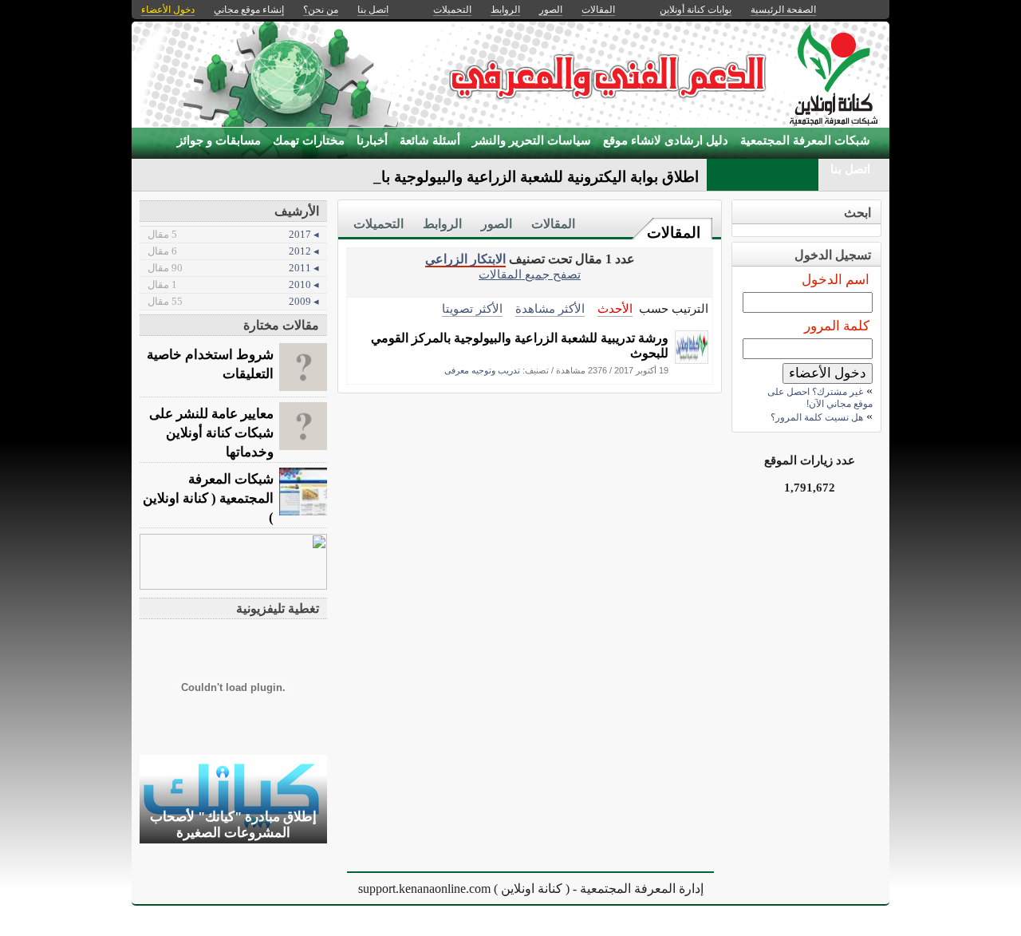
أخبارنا (372, 140)
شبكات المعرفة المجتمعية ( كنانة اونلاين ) (208, 498)
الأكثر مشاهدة (550, 308)
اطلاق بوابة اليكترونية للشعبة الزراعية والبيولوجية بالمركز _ (516, 176)
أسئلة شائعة (430, 140)
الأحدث (615, 308)
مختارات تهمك (309, 140)
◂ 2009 (233, 301)
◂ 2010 (233, 284)
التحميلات (378, 224)
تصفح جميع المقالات (530, 274)
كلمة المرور (836, 326)
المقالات (673, 232)
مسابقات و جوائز (219, 140)
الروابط (442, 224)
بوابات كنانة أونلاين (695, 9)
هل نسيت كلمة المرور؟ (817, 417)
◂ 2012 (233, 251)
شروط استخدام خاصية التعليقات (210, 364)
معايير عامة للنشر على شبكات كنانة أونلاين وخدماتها (211, 433)
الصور (496, 224)
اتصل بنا (850, 169)
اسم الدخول (835, 279)
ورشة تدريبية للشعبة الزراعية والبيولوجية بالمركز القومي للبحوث (519, 345)
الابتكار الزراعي (465, 259)
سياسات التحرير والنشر (531, 140)
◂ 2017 (233, 234)
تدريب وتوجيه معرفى (482, 370)
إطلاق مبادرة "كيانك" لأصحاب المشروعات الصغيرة (233, 824)
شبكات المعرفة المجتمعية (805, 140)
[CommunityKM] (691, 359)
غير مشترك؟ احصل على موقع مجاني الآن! (820, 397)
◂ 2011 (233, 268)
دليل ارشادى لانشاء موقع (665, 140)
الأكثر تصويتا (472, 308)
